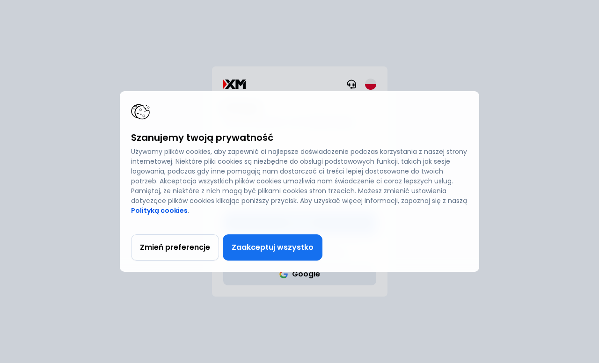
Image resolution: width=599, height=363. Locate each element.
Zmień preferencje (175, 247)
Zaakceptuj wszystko (273, 247)
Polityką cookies (159, 210)
